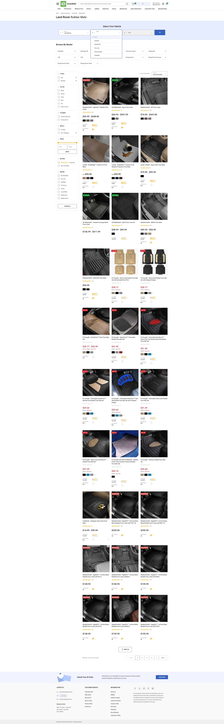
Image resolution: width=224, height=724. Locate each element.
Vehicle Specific (65, 116)
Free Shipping (65, 133)
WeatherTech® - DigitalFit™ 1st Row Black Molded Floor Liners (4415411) (96, 576)
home (57, 13)
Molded (63, 81)
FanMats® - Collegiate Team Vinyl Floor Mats (95, 522)
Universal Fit (64, 120)
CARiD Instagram (153, 688)
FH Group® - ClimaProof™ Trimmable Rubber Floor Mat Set (123, 338)
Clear (62, 97)
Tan (62, 103)
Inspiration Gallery (116, 715)
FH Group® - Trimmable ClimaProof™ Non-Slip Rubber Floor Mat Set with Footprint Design (125, 400)
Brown (62, 94)
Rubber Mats (82, 13)
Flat (62, 77)
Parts (59, 8)
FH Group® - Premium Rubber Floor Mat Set (153, 461)
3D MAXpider (64, 175)
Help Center (88, 694)
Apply (67, 151)
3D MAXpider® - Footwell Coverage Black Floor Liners (95, 223)
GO (160, 32)
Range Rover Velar (86, 63)
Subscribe (162, 677)
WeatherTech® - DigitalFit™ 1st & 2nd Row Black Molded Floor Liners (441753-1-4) (125, 522)
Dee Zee (63, 179)
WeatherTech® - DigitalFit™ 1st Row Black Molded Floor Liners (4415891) (154, 576)
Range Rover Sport (63, 63)
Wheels (77, 8)
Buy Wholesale (115, 712)
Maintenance (123, 8)
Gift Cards (113, 706)
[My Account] (163, 4)
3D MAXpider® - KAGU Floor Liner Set (123, 222)
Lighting (96, 8)
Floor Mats (74, 13)
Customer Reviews (116, 700)
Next (163, 657)
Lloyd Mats (64, 192)
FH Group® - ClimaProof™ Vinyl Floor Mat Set (96, 338)
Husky (62, 188)
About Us (113, 692)
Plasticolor (64, 195)
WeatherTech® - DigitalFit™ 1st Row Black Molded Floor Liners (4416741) (96, 625)
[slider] (58, 142)
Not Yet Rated (65, 166)
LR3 (81, 57)
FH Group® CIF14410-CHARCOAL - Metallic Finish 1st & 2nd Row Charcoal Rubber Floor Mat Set (125, 462)
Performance (67, 8)
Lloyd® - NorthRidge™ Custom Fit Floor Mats (95, 166)
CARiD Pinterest (148, 688)
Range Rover (130, 57)
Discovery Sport (131, 51)
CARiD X (139, 688)
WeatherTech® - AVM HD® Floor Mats (94, 278)
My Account (88, 697)
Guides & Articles (115, 697)
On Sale (63, 129)
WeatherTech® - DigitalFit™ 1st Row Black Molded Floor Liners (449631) (125, 576)
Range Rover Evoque (154, 57)
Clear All (67, 206)
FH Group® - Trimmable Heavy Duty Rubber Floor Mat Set (154, 399)
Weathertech (64, 198)
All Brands (113, 709)
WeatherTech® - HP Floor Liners (150, 107)
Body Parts (106, 8)
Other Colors (64, 107)
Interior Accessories (65, 13)
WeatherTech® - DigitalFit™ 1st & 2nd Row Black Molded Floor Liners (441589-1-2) (154, 522)
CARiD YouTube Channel (144, 688)
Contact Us (88, 706)
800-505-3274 (156, 4)
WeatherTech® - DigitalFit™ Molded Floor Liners (95, 108)
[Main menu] (58, 4)
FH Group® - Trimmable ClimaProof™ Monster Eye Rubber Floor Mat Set (94, 399)
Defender (60, 51)
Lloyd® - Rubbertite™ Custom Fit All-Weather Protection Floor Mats (123, 166)
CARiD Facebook (135, 688)
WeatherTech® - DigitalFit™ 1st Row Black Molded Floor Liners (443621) (125, 625)
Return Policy (88, 700)
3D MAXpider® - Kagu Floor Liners (122, 107)
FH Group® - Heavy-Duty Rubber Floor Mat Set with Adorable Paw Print (125, 279)
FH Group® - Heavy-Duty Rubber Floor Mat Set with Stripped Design (154, 279)
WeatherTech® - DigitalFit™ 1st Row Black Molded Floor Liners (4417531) (154, 625)
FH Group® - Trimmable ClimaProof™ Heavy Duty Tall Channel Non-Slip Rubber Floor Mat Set (153, 339)
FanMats (63, 182)
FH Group (63, 185)
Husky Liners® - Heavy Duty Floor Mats (153, 165)
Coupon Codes (115, 703)
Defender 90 (84, 51)
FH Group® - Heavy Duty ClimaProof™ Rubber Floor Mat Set (94, 461)
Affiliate (113, 694)
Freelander (151, 51)
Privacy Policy (88, 703)
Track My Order (89, 692)
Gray (62, 100)
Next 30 (126, 649)
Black (62, 90)
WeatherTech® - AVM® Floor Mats (151, 222)
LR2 (59, 57)
